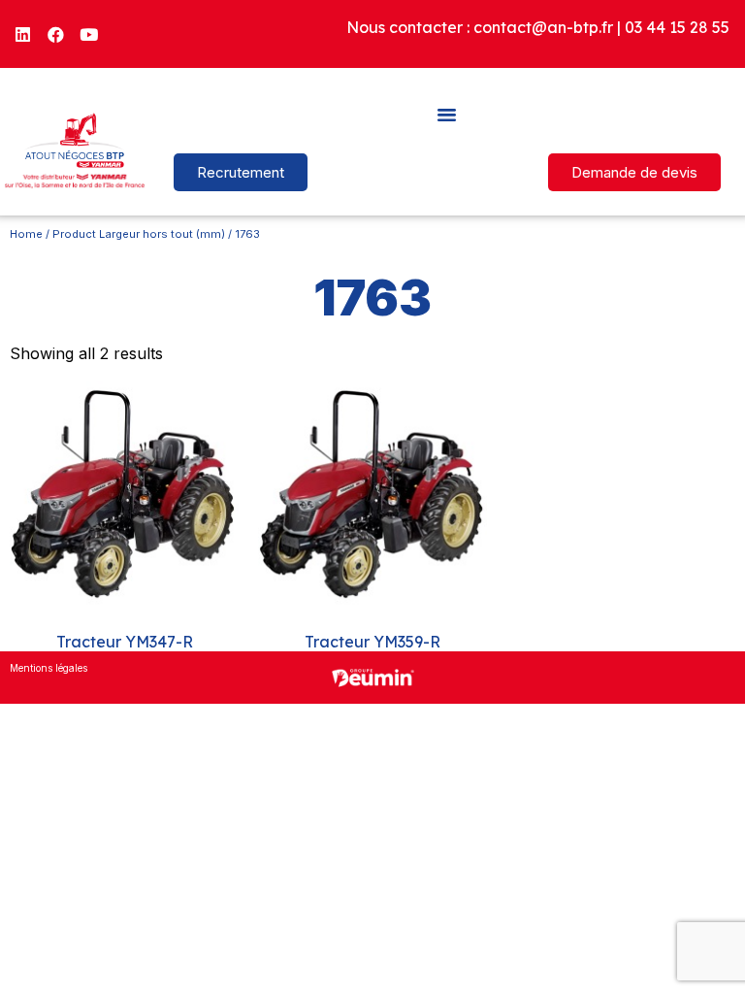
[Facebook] (56, 33)
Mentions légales (48, 668)
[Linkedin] (23, 33)
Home (26, 234)
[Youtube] (89, 33)
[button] (447, 113)
